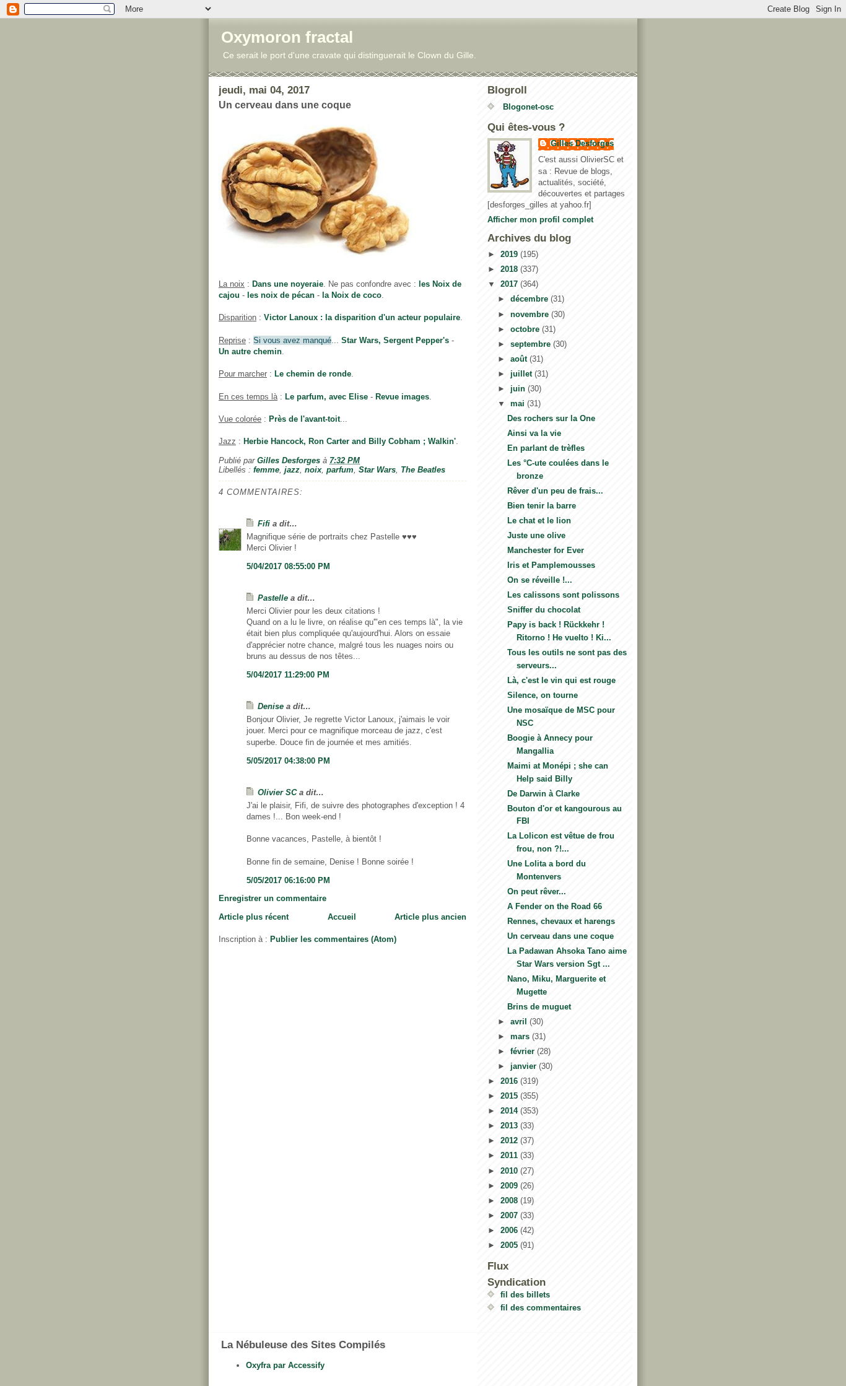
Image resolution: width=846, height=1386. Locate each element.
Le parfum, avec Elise (326, 396)
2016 (510, 1081)
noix (313, 469)
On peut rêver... (536, 891)
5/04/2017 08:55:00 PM (288, 566)
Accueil (342, 917)
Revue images (402, 396)
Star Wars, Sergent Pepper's (395, 340)
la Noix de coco (352, 295)
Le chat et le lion (539, 520)
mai (518, 403)
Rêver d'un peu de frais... (555, 490)
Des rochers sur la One (551, 418)
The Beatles (423, 469)
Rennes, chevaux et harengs (561, 921)
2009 (510, 1185)
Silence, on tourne (542, 695)
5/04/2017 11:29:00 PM (287, 674)
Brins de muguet (539, 1006)
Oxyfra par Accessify (285, 1365)
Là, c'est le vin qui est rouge (561, 680)
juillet (522, 373)
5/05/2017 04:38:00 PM (288, 760)
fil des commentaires (540, 1307)
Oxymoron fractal (287, 37)
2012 (510, 1140)
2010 (510, 1170)
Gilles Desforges (582, 143)
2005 (510, 1245)
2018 (510, 269)
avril (520, 1021)
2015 (510, 1096)
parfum (340, 469)
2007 (510, 1215)
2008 (510, 1200)
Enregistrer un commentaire (272, 898)
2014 (510, 1110)
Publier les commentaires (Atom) (333, 939)
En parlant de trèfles (546, 448)
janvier (524, 1066)
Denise (271, 706)
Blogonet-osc (527, 106)
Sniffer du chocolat (543, 609)
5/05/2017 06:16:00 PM (288, 880)
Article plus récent (254, 917)
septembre (531, 344)
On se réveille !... (539, 580)
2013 (510, 1125)
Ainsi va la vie (534, 433)
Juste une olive (536, 535)
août (520, 359)
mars (521, 1036)
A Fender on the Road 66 (554, 906)
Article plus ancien (430, 917)
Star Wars (377, 469)
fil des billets (525, 1294)
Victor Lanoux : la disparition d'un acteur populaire (362, 317)
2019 (510, 254)
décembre (530, 298)
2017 (510, 284)
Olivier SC (277, 792)
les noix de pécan (281, 295)
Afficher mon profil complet (540, 219)
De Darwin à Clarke (543, 793)
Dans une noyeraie (287, 284)
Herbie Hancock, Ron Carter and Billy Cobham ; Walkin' (349, 441)
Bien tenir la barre (541, 505)
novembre (530, 314)
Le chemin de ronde (312, 373)
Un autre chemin (250, 351)
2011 (510, 1155)
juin (519, 388)
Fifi (264, 523)
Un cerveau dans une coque (560, 936)
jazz (292, 469)
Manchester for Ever (545, 550)
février (523, 1051)
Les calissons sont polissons (563, 594)
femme (266, 469)
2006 (510, 1230)
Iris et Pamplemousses (551, 565)
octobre (526, 329)
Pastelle (273, 598)
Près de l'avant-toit (304, 419)
